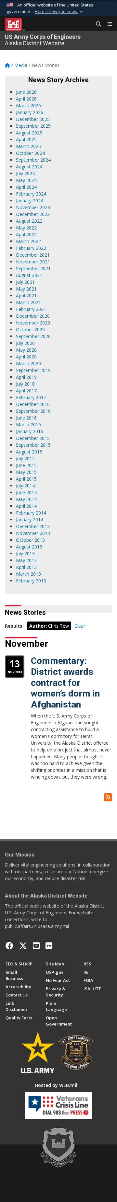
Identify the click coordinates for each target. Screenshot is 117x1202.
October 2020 (30, 329)
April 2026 (26, 99)
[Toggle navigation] (107, 24)
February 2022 (31, 248)
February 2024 (31, 194)
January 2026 (29, 112)
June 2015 (26, 465)
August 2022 (29, 221)
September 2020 (33, 336)
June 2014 (26, 492)
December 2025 (33, 119)
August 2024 (29, 167)
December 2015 (33, 438)
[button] (59, 11)
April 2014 (26, 506)
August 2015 (29, 452)
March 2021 (28, 302)
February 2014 (31, 513)
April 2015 (26, 479)
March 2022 (28, 241)
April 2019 (26, 377)
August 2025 (29, 133)
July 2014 (25, 486)
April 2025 (26, 139)
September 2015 (33, 445)
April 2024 (26, 187)
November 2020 (33, 323)
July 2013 (25, 553)
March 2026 (28, 105)
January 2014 (29, 519)
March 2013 (28, 574)
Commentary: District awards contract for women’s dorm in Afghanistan (65, 682)
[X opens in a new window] (23, 946)
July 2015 (25, 458)
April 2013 (26, 567)
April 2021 (26, 296)
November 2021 (33, 262)
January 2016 (29, 431)
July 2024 (25, 173)
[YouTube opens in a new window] (36, 946)
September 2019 (33, 370)
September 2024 (33, 160)
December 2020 (33, 316)
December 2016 (33, 404)
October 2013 (30, 540)
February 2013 (31, 581)
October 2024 (30, 153)
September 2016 (33, 411)
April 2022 (26, 234)
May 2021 (26, 289)
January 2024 (29, 200)
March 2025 (28, 146)
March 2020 (28, 363)
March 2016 (28, 424)
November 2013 (33, 533)
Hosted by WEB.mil (56, 1085)
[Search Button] (96, 24)
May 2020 (26, 350)
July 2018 (25, 384)
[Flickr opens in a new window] (49, 946)
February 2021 (31, 309)
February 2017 (31, 397)
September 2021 (33, 268)
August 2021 (29, 275)
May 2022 (26, 228)
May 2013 (26, 560)
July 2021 (25, 282)
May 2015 (26, 472)
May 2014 (26, 499)
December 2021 (33, 255)
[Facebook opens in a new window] (9, 946)
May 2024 (26, 180)
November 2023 (33, 207)
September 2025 (33, 126)
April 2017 (26, 391)
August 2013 (29, 547)
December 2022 (33, 214)
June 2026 (26, 92)
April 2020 (26, 357)
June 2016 (26, 418)
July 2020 (25, 343)
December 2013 (33, 526)
